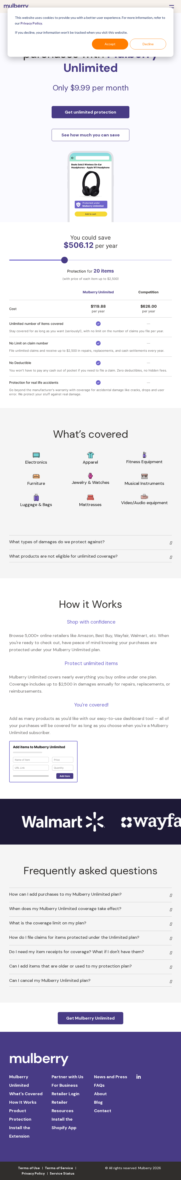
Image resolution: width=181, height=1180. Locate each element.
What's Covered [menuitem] (26, 1094)
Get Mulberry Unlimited (90, 1018)
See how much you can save (91, 135)
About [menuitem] (100, 1094)
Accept (110, 44)
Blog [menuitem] (98, 1102)
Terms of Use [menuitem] (29, 1168)
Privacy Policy (31, 23)
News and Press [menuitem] (110, 1077)
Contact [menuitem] (102, 1111)
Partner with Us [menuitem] (67, 1077)
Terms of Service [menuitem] (59, 1168)
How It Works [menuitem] (23, 1102)
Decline (148, 44)
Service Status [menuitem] (62, 1173)
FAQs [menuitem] (99, 1085)
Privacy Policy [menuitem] (33, 1173)
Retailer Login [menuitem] (65, 1094)
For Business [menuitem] (65, 1085)
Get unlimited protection (90, 112)
